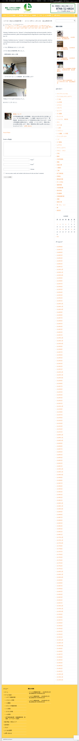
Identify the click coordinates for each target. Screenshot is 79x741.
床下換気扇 (60, 173)
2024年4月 (59, 326)
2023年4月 (59, 360)
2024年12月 (60, 303)
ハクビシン (60, 130)
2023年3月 (59, 363)
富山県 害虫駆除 (22, 26)
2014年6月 (59, 657)
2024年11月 (60, 306)
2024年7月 (59, 318)
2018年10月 (60, 509)
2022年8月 (59, 383)
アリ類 (59, 99)
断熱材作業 (60, 179)
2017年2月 (59, 566)
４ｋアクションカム (62, 93)
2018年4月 (59, 526)
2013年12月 (60, 674)
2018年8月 (59, 514)
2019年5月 (59, 489)
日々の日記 (60, 182)
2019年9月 (59, 477)
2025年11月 (60, 272)
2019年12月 (60, 469)
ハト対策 (8, 708)
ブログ (40, 15)
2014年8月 (59, 651)
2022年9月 (59, 380)
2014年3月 (59, 665)
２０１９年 (7, 25)
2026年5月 (59, 255)
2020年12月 (60, 434)
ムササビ (59, 145)
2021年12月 (60, 406)
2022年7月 (59, 386)
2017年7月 (59, 551)
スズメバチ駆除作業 (11, 705)
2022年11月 (60, 375)
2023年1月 (59, 369)
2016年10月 (60, 577)
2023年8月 (59, 349)
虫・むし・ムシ (61, 204)
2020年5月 (59, 454)
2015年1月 (59, 637)
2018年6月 (59, 520)
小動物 (59, 167)
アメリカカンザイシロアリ (64, 96)
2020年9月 (59, 443)
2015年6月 (59, 623)
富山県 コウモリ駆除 (39, 25)
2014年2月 (59, 668)
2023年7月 (59, 352)
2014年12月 (60, 640)
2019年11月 (60, 471)
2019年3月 (59, 494)
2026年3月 (59, 261)
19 (63, 229)
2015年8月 (59, 617)
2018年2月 (59, 531)
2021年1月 (59, 432)
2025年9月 (59, 278)
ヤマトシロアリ (61, 147)
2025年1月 (59, 300)
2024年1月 (59, 335)
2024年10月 (60, 309)
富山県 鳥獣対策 (29, 26)
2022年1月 (59, 403)
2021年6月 (59, 417)
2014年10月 (60, 645)
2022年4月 (59, 395)
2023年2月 (59, 366)
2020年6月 (59, 452)
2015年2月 (59, 634)
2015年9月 (59, 614)
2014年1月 (59, 671)
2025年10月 (60, 275)
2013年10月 (60, 680)
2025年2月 (59, 298)
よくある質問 (48, 15)
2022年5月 (59, 392)
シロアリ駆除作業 (10, 697)
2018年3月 (59, 528)
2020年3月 (59, 460)
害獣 (58, 162)
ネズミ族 (59, 125)
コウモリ (11, 25)
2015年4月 (59, 628)
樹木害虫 (59, 190)
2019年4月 (59, 491)
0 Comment (50, 26)
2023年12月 (60, 338)
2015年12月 (60, 605)
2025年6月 (59, 286)
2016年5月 (59, 591)
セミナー (59, 110)
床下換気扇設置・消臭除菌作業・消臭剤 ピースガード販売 (15, 718)
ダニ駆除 (59, 113)
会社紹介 (34, 15)
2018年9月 (59, 511)
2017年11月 (60, 540)
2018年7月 (59, 517)
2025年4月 (59, 292)
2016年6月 (59, 588)
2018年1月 (59, 534)
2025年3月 (59, 295)
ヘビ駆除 (8, 703)
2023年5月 (59, 357)
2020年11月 (60, 437)
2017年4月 (59, 560)
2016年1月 (59, 603)
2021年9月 (59, 409)
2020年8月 (59, 446)
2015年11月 (60, 608)
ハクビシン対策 (10, 700)
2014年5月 (59, 660)
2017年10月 (60, 543)
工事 (58, 170)
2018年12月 (60, 503)
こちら (72, 11)
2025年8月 (59, 281)
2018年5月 (59, 523)
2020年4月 (59, 457)
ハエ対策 (8, 714)
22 (71, 229)
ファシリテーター (62, 136)
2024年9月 (59, 312)
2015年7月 (59, 620)
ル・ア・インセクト (23, 25)
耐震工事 (59, 202)
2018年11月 (60, 506)
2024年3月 (59, 329)
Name (31, 159)
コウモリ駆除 (16, 25)
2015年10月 (60, 611)
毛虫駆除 (59, 193)
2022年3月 (59, 397)
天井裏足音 (32, 25)
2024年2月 (59, 332)
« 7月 (57, 236)
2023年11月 (60, 340)
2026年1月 (59, 266)
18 (60, 229)
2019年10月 (60, 474)
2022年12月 (60, 372)
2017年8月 (59, 548)
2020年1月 (59, 466)
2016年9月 (59, 580)
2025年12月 (60, 269)
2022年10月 (60, 377)
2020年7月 (59, 449)
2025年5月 (59, 289)
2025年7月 (59, 283)
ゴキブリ (59, 108)
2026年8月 (59, 246)
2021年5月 (59, 420)
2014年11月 (60, 642)
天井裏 (28, 25)
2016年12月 (60, 571)
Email (31, 164)
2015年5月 (59, 625)
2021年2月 (59, 429)
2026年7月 (59, 249)
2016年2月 (59, 600)
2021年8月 (59, 412)
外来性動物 (60, 159)
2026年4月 (59, 258)
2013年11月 (60, 677)
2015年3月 (59, 631)
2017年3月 (59, 563)
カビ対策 (59, 102)
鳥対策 (59, 210)
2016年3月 (59, 597)
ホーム (4, 15)
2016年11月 (60, 574)
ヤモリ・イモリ (61, 150)
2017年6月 (59, 554)
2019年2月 (59, 497)
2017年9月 (59, 546)
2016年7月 (59, 585)
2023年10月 (60, 343)
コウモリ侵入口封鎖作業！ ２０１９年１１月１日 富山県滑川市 (27, 21)
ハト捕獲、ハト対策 (62, 133)
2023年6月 (59, 355)
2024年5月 (59, 323)
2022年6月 (59, 389)
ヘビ (58, 139)
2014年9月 (59, 648)
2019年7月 (59, 483)
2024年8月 (59, 315)
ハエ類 (59, 127)
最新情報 (59, 184)
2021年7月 (59, 414)
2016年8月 (59, 583)
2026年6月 (59, 252)
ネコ (58, 122)
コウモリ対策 (9, 711)
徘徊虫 (59, 176)
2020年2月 (59, 463)
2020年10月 (60, 440)
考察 (58, 199)
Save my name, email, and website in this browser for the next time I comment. (25, 173)
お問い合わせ (57, 15)
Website (32, 169)
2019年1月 (59, 500)
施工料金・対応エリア (24, 15)
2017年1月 (59, 568)
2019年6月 (59, 486)
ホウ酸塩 (59, 142)
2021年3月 (59, 426)
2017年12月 (60, 537)
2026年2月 (59, 263)
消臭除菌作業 (60, 196)
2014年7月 (59, 654)
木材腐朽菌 (60, 187)
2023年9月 (59, 346)
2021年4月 (59, 423)
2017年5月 (59, 557)
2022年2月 (59, 400)
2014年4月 (59, 662)
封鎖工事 (46, 28)
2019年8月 (59, 480)
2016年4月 (59, 594)
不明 (58, 153)
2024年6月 (59, 320)
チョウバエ (60, 116)
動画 (58, 156)
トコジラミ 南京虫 (62, 119)
